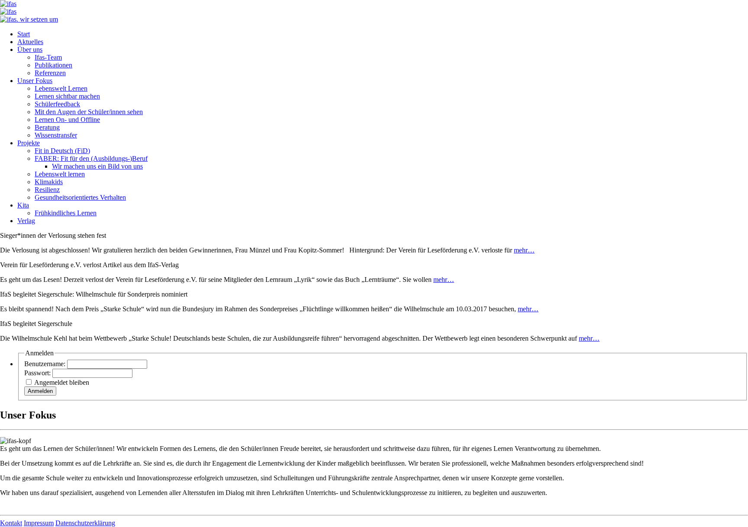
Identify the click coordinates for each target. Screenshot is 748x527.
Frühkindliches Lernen (66, 213)
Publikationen (53, 65)
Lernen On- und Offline (67, 119)
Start (23, 34)
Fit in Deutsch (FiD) (62, 150)
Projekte (28, 143)
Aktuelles (30, 41)
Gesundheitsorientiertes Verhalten (80, 197)
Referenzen (50, 73)
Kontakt (11, 523)
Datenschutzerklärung (85, 523)
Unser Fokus (34, 80)
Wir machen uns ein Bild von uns (97, 166)
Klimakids (49, 181)
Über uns (29, 49)
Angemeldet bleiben (61, 382)
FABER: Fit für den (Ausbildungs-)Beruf (91, 158)
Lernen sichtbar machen (67, 96)
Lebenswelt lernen (60, 174)
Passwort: (38, 373)
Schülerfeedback (57, 104)
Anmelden (40, 391)
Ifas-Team (48, 57)
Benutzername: (45, 363)
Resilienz (47, 189)
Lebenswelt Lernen (61, 88)
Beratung (47, 127)
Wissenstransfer (56, 135)
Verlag (26, 220)
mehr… (524, 250)
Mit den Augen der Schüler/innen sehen (89, 111)
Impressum (39, 523)
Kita (23, 205)
